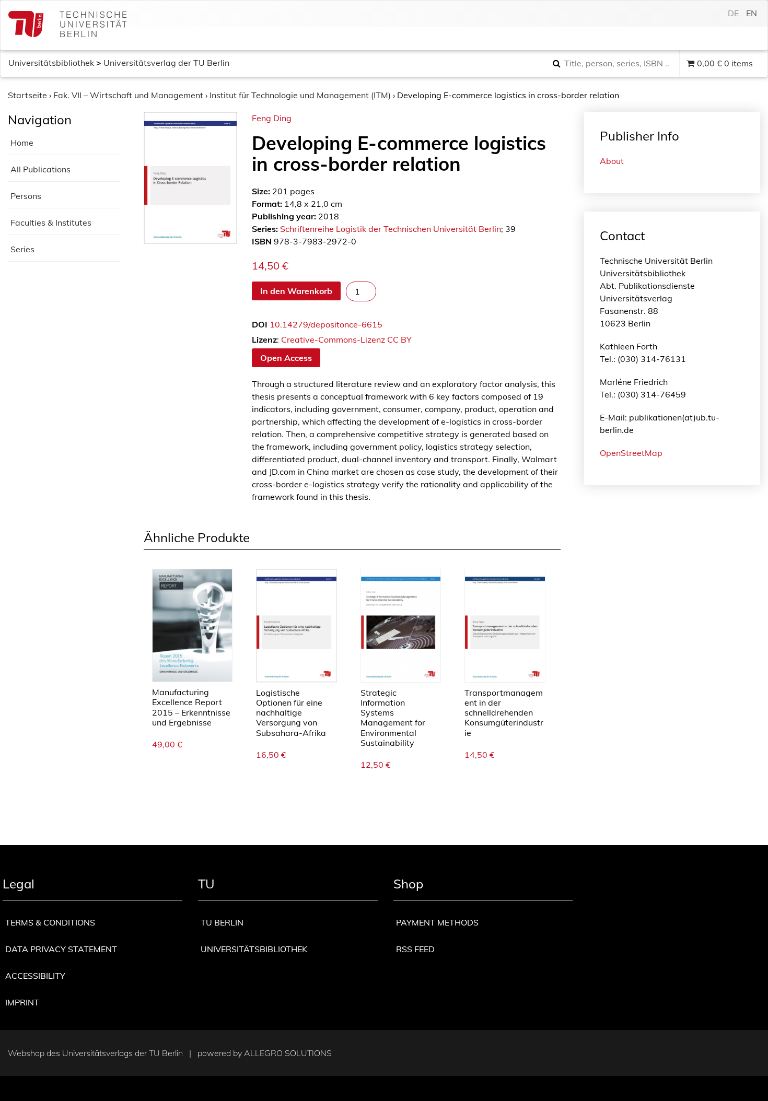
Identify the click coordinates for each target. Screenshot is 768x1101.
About (612, 161)
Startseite (27, 95)
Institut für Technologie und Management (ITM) (300, 95)
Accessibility (35, 975)
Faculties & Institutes (50, 222)
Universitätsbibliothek (51, 62)
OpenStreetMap (631, 453)
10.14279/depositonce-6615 (326, 324)
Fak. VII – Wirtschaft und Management (128, 95)
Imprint (22, 1002)
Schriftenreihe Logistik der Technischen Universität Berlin (390, 229)
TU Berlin (222, 922)
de (733, 13)
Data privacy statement (61, 949)
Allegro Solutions (288, 1053)
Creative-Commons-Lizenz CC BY (346, 339)
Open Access (286, 358)
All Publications (40, 169)
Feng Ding (272, 118)
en (751, 13)
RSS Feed (415, 949)
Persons (25, 196)
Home (21, 142)
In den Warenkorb (296, 291)
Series (22, 249)
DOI (259, 324)
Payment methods (437, 922)
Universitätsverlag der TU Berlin (166, 62)
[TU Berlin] (67, 25)
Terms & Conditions (50, 922)
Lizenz (264, 339)
